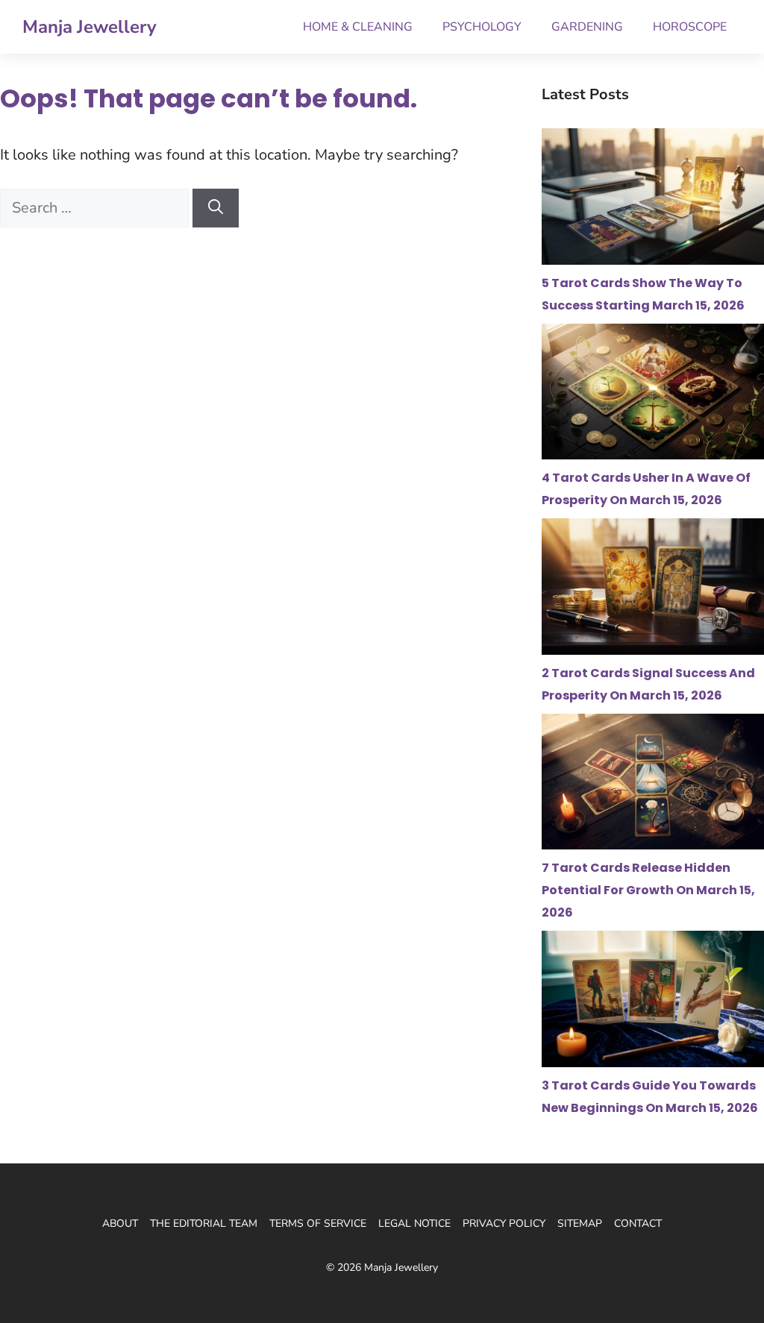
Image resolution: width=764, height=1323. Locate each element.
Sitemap (579, 1223)
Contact (638, 1223)
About (120, 1223)
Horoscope (690, 27)
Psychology (482, 27)
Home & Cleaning (358, 27)
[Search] (215, 208)
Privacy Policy (504, 1223)
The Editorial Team (203, 1223)
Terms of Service (317, 1223)
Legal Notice (414, 1223)
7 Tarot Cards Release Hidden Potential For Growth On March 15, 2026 (648, 890)
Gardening (587, 27)
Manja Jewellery (89, 27)
